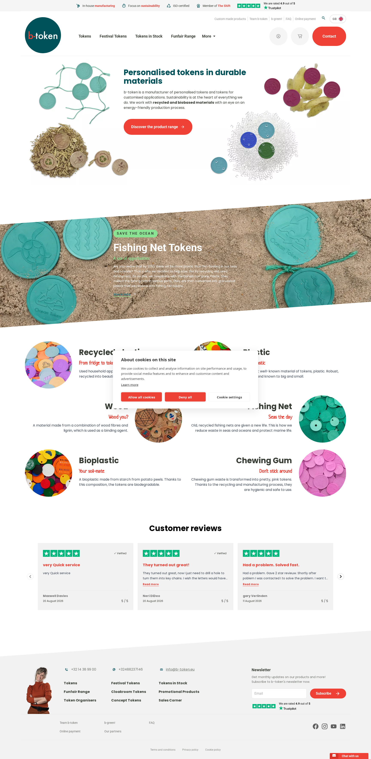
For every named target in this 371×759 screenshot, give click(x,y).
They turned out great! (166, 565)
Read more (151, 584)
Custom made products (230, 19)
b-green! (276, 19)
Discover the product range (154, 126)
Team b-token (258, 19)
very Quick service (61, 565)
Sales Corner (170, 700)
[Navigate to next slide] (341, 576)
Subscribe (323, 693)
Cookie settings (229, 397)
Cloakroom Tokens (128, 691)
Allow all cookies (141, 397)
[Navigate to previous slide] (30, 576)
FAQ (288, 19)
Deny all (185, 397)
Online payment (305, 19)
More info (122, 294)
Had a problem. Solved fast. (271, 565)
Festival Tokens (113, 36)
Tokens (85, 36)
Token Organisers (80, 700)
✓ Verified (120, 553)
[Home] (43, 35)
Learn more (129, 385)
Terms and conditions (162, 749)
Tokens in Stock (149, 36)
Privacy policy (190, 749)
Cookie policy (213, 749)
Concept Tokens (126, 700)
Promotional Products (179, 691)
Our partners (112, 731)
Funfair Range (183, 36)
